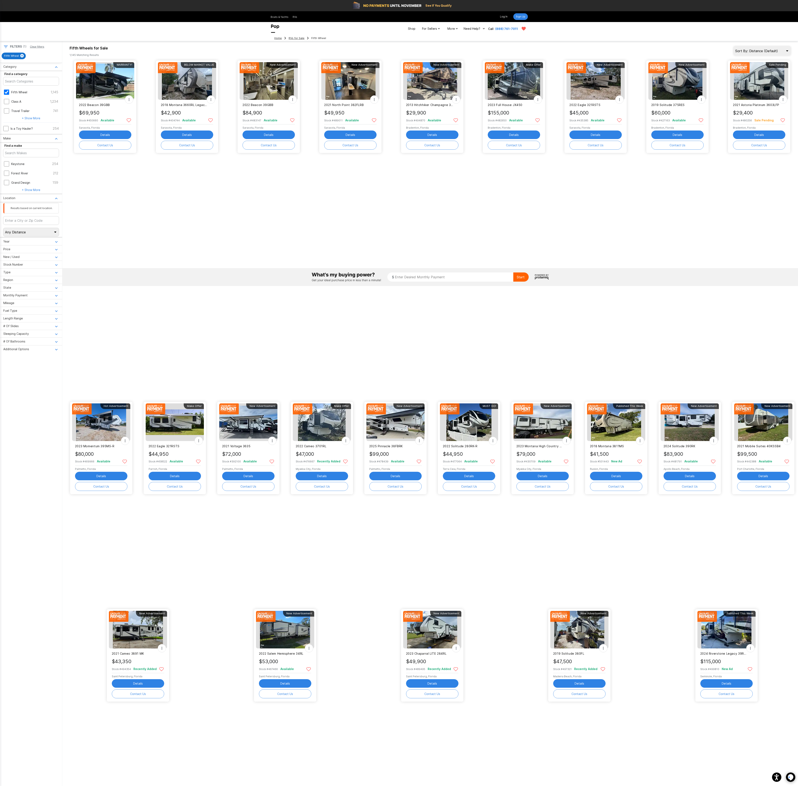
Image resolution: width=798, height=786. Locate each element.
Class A (16, 101)
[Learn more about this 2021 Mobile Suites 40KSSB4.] (763, 422)
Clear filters (37, 46)
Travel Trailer (20, 111)
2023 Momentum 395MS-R (95, 446)
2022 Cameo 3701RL (311, 446)
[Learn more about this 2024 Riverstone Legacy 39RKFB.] (726, 629)
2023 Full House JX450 (505, 105)
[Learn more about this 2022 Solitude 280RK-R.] (469, 422)
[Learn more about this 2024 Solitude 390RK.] (690, 422)
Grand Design (20, 182)
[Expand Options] (129, 99)
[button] (776, 777)
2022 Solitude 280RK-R (460, 446)
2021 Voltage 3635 (236, 446)
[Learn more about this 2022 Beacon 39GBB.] (105, 81)
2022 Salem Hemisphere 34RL (281, 653)
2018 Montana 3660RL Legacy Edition (184, 105)
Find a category (15, 74)
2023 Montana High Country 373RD (540, 446)
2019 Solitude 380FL (568, 653)
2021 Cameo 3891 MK (128, 653)
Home (278, 38)
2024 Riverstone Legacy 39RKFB (724, 653)
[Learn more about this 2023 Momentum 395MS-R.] (101, 422)
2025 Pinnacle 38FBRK (386, 446)
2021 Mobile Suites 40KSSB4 (759, 446)
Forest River (19, 173)
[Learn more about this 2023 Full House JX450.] (514, 81)
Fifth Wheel (19, 92)
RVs (295, 16)
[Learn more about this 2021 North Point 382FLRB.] (350, 81)
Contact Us (105, 145)
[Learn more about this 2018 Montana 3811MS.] (616, 422)
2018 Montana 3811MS (607, 446)
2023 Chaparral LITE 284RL (426, 653)
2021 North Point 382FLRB (344, 105)
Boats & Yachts (279, 16)
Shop (411, 28)
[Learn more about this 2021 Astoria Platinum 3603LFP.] (759, 81)
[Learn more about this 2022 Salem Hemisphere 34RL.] (285, 629)
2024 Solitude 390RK (680, 446)
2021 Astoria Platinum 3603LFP (756, 105)
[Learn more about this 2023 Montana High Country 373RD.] (543, 422)
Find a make (13, 145)
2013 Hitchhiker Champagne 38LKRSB (429, 105)
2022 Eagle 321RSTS (584, 105)
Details (105, 135)
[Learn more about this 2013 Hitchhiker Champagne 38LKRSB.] (432, 81)
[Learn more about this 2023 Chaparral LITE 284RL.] (432, 629)
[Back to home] (275, 28)
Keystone (18, 164)
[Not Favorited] (128, 120)
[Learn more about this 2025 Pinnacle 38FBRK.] (395, 422)
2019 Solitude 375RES (668, 105)
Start (521, 277)
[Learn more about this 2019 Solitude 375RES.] (677, 81)
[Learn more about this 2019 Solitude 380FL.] (579, 629)
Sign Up (520, 16)
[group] (14, 56)
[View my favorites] (524, 28)
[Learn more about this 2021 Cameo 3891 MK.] (138, 629)
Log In (503, 16)
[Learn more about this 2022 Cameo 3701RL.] (322, 422)
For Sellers (429, 28)
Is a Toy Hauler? (22, 128)
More (451, 28)
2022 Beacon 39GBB (94, 105)
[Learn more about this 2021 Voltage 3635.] (248, 422)
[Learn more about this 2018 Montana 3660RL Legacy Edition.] (187, 81)
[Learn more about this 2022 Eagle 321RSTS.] (595, 81)
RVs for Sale (296, 38)
